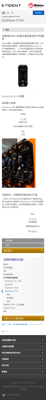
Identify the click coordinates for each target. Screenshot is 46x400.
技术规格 (10, 298)
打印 (6, 331)
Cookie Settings (30, 387)
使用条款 (5, 387)
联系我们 (38, 13)
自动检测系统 (8, 274)
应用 (8, 301)
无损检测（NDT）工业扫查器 (13, 305)
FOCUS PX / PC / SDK (13, 281)
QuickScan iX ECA (12, 288)
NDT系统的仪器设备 (10, 278)
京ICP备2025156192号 (13, 395)
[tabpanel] (23, 133)
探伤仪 (5, 264)
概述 (8, 294)
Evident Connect (9, 308)
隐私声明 (13, 387)
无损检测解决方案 (13, 259)
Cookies (21, 387)
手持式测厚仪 (8, 268)
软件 (5, 311)
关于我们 (23, 389)
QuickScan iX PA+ (11, 291)
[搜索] (8, 13)
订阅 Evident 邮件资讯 (14, 318)
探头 (5, 271)
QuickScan (9, 284)
